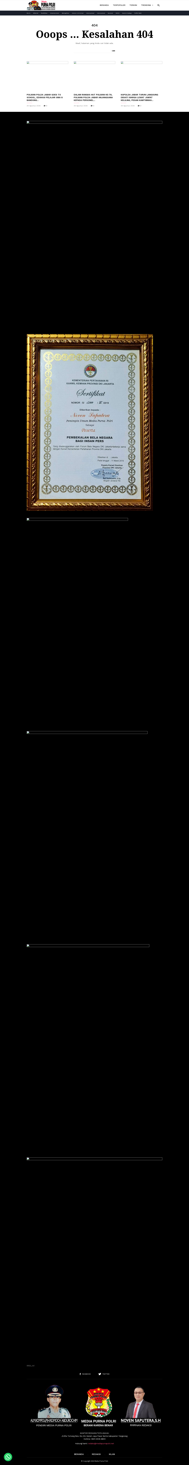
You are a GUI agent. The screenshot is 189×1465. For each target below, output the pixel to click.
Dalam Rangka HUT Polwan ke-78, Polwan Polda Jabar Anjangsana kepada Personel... (93, 97)
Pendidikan (44, 13)
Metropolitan (65, 13)
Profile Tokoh (138, 13)
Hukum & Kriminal (77, 13)
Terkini (133, 5)
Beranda (104, 5)
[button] (158, 5)
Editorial (35, 13)
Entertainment (54, 13)
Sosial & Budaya (127, 13)
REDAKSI (96, 1454)
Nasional (110, 13)
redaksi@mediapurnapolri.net (101, 1443)
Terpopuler (119, 5)
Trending (146, 5)
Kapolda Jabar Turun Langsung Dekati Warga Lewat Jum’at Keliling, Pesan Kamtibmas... (139, 97)
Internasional (90, 13)
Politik (117, 13)
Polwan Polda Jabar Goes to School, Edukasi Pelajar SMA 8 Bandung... (45, 97)
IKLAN (112, 1454)
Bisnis (28, 13)
